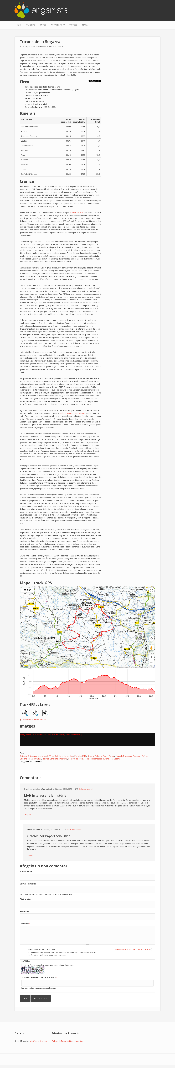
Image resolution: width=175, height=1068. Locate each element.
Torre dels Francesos (93, 759)
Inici (19, 25)
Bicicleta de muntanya (37, 756)
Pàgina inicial (26, 899)
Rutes (43, 25)
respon (28, 815)
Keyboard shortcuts (122, 667)
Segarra (71, 759)
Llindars (70, 756)
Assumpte (24, 911)
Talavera (79, 759)
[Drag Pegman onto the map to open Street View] (151, 647)
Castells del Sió (76, 212)
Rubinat (46, 759)
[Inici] (41, 10)
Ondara (91, 756)
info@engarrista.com (38, 1041)
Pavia (105, 756)
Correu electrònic (28, 884)
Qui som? (30, 25)
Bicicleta (23, 756)
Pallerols (98, 756)
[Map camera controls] (151, 638)
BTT (49, 756)
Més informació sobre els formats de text (132, 949)
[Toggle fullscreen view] (151, 590)
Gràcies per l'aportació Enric (48, 836)
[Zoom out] (151, 662)
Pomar (111, 756)
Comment (25, 923)
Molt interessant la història (45, 795)
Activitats (55, 24)
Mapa (85, 25)
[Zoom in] (151, 657)
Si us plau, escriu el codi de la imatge (39, 977)
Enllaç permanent (86, 789)
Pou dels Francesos (123, 756)
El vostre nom (26, 871)
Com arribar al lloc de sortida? (34, 719)
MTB (84, 756)
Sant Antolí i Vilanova (58, 759)
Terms (153, 667)
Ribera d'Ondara (34, 759)
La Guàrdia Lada (59, 756)
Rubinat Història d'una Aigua (72, 413)
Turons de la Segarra (111, 759)
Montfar (77, 756)
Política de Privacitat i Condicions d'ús (67, 1041)
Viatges (73, 25)
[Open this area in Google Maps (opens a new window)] (24, 666)
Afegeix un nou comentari (31, 761)
